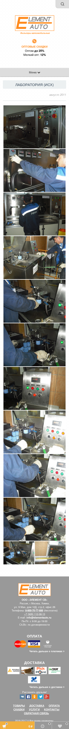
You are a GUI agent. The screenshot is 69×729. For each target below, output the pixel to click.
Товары (19, 705)
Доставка (36, 705)
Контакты (51, 709)
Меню (33, 72)
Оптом (34, 51)
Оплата (54, 705)
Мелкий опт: (34, 55)
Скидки (19, 709)
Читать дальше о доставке (46, 687)
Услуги (34, 709)
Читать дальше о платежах (46, 651)
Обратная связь (36, 713)
